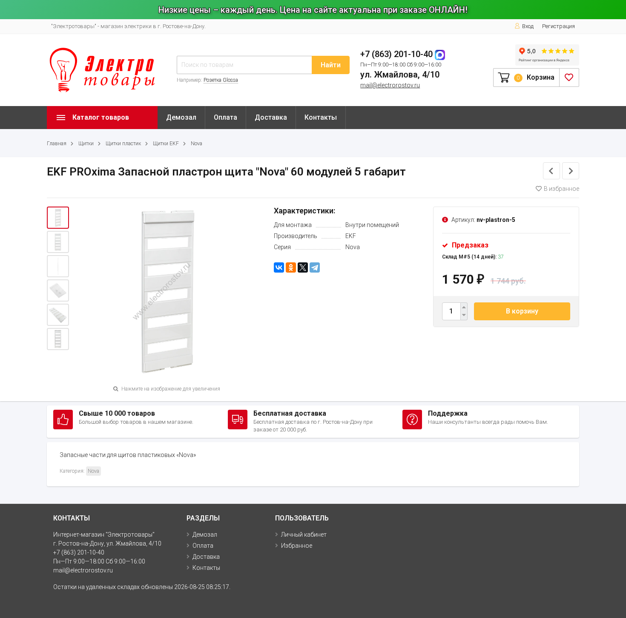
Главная (56, 144)
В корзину (522, 311)
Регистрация (558, 26)
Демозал (181, 117)
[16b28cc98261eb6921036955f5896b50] (58, 315)
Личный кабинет (304, 534)
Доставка (271, 117)
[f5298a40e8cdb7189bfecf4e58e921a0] (58, 242)
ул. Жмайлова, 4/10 (399, 74)
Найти (331, 65)
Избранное (296, 545)
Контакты (320, 117)
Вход (528, 26)
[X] (303, 267)
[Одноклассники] (291, 267)
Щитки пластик (123, 144)
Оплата (225, 117)
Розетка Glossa (221, 80)
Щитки (86, 144)
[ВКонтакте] (279, 267)
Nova (196, 144)
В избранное (561, 188)
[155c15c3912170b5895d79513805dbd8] (58, 339)
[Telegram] (315, 267)
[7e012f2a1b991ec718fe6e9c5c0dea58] (58, 290)
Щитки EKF (166, 144)
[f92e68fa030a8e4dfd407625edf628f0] (58, 217)
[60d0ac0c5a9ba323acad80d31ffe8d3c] (58, 266)
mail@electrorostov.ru (390, 85)
